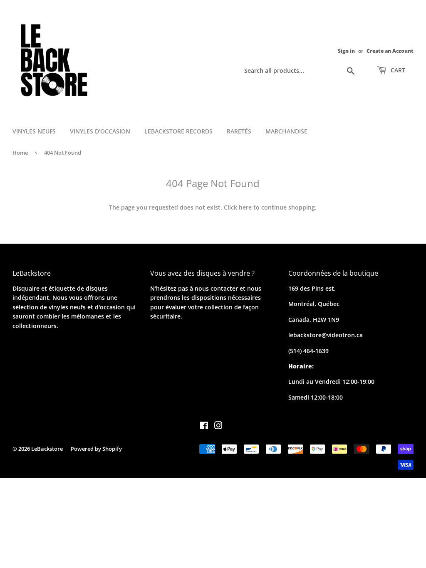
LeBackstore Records (178, 131)
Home (20, 152)
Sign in (346, 50)
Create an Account (390, 50)
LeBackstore (47, 448)
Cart (397, 70)
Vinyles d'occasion (100, 131)
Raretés (239, 131)
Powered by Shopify (96, 448)
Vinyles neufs (34, 131)
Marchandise (286, 131)
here (245, 207)
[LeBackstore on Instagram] (218, 426)
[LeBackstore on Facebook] (204, 426)
